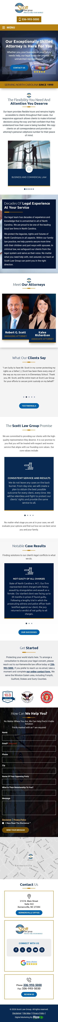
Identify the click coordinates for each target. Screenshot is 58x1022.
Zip (3, 765)
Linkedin (29, 950)
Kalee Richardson (42, 318)
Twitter (22, 950)
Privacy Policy (20, 820)
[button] (24, 189)
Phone (5, 754)
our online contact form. (38, 671)
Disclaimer (6, 820)
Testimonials (29, 406)
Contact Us (19, 68)
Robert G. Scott (15, 318)
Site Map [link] (27, 1013)
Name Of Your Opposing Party (15, 776)
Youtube (35, 950)
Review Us (29, 994)
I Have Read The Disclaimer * (18, 823)
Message (6, 798)
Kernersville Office (29, 913)
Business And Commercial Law (29, 163)
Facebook (16, 950)
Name (4, 732)
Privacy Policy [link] (38, 1013)
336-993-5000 (30, 19)
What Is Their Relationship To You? (17, 787)
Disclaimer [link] (16, 1013)
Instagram (42, 950)
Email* (9, 743)
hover (29, 590)
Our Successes (29, 632)
